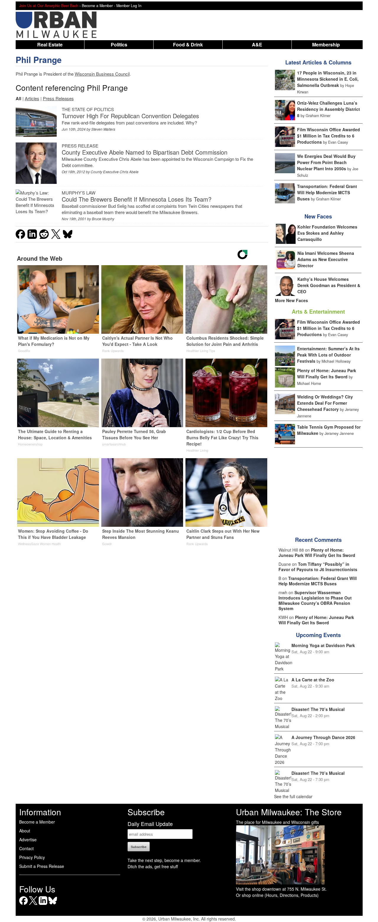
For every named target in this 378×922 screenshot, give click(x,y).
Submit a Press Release (41, 866)
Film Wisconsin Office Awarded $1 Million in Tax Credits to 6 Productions (328, 136)
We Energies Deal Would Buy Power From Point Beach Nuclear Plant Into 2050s (326, 162)
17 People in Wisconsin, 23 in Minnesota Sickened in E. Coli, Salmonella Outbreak (328, 79)
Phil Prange (39, 60)
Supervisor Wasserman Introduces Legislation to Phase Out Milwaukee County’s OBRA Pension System (315, 600)
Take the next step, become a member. (164, 860)
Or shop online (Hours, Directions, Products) (277, 895)
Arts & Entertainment (318, 311)
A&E (257, 44)
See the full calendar (293, 796)
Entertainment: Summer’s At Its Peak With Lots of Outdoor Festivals (328, 355)
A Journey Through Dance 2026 (323, 737)
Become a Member (37, 822)
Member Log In (128, 5)
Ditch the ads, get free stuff (153, 866)
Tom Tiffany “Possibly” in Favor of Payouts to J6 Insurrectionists (317, 566)
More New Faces (291, 300)
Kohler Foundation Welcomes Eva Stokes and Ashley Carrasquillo (327, 233)
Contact (26, 848)
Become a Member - (99, 5)
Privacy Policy (32, 857)
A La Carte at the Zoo (312, 680)
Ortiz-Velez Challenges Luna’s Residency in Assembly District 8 (328, 109)
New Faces (318, 216)
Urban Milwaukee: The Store (289, 812)
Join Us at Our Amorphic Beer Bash (48, 5)
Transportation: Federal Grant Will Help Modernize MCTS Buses (327, 192)
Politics (119, 44)
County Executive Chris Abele (115, 171)
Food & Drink (188, 44)
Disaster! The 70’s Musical (318, 709)
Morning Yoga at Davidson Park (323, 645)
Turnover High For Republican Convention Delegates (130, 115)
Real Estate (50, 44)
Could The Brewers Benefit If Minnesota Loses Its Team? (136, 199)
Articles (32, 98)
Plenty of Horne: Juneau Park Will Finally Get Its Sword (326, 373)
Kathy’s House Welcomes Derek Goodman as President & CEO (328, 285)
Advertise (28, 839)
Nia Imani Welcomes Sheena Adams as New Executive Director (325, 259)
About (24, 831)
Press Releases (58, 98)
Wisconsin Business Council (102, 74)
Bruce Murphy (103, 218)
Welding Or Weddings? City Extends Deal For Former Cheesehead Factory (325, 403)
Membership (326, 44)
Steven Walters (103, 129)
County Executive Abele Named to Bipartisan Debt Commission (144, 152)
